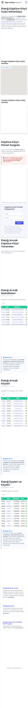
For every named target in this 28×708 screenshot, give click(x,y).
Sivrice (9, 526)
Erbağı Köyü (18, 408)
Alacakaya (9, 506)
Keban (9, 516)
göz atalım (6, 613)
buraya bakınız (19, 628)
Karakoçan (9, 513)
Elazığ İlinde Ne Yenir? (11, 588)
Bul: (3, 303)
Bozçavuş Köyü (18, 401)
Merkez (9, 501)
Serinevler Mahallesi (17, 322)
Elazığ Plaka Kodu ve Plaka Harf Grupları (12, 623)
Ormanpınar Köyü (18, 423)
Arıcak (9, 508)
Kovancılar (9, 518)
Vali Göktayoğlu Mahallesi (17, 324)
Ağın (9, 504)
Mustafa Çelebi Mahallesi (18, 317)
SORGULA (19, 223)
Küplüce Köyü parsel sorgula (9, 23)
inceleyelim (11, 597)
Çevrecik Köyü (18, 406)
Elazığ (3, 309)
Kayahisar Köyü (18, 418)
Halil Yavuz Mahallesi (17, 312)
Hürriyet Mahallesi (18, 314)
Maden (9, 521)
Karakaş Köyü (18, 416)
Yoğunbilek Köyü (18, 426)
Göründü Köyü (18, 411)
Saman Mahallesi (17, 319)
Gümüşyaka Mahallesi (17, 309)
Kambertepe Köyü (18, 413)
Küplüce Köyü (18, 421)
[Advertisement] (14, 44)
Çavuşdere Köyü (18, 403)
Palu (9, 523)
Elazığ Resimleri (8, 606)
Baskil (8, 511)
